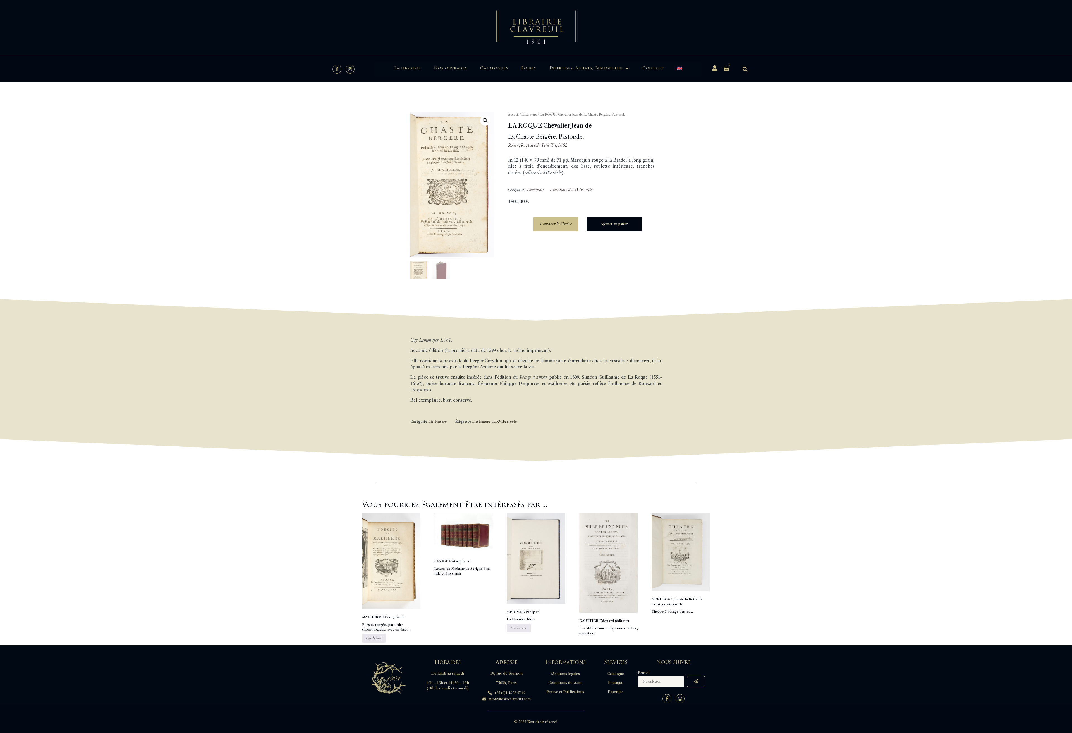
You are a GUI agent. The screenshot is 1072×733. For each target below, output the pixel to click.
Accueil (513, 114)
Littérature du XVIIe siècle (571, 189)
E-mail (644, 673)
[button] (745, 69)
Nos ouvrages (450, 68)
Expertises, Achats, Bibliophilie (585, 68)
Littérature (529, 114)
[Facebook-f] (336, 69)
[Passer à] (680, 68)
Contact (653, 68)
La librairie (407, 68)
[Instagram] (350, 69)
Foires (528, 68)
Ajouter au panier (614, 224)
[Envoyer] (696, 681)
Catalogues (494, 68)
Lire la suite (374, 638)
